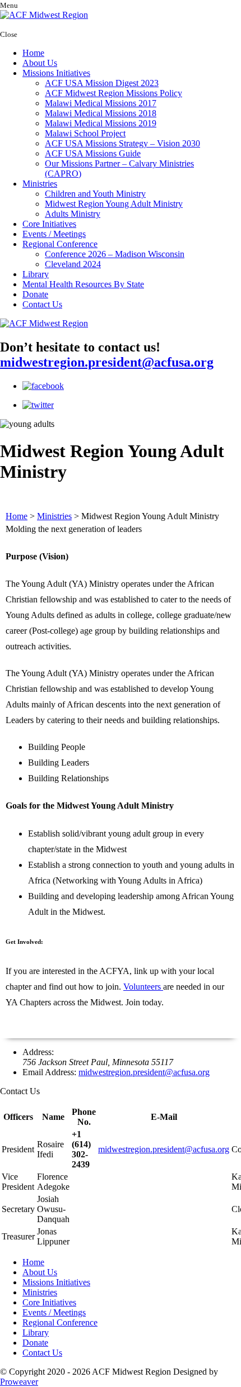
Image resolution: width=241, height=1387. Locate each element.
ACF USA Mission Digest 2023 (102, 83)
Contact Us (42, 304)
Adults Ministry (72, 213)
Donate (35, 294)
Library (35, 274)
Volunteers (143, 986)
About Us (39, 63)
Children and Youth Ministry (95, 193)
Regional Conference (60, 244)
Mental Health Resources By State (83, 284)
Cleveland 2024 (73, 264)
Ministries (39, 183)
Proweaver (19, 1381)
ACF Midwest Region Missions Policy (113, 93)
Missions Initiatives (56, 73)
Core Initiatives (49, 224)
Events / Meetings (54, 234)
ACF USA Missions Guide (93, 153)
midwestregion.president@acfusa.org (107, 362)
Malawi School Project (85, 133)
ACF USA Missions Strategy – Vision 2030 (122, 143)
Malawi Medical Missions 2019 (100, 123)
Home (33, 53)
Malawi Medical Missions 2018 (100, 113)
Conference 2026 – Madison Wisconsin (114, 254)
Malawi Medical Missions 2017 (100, 103)
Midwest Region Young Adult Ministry (114, 203)
